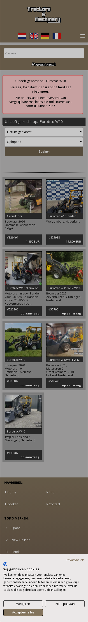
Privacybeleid (75, 560)
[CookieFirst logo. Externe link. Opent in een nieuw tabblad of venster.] (5, 564)
